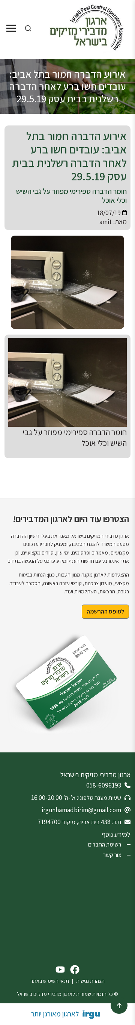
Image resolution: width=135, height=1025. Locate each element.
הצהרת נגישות (90, 981)
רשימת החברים (104, 844)
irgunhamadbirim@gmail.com (81, 810)
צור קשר (112, 855)
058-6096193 (103, 785)
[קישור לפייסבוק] (75, 969)
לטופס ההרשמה (105, 611)
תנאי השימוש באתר (49, 981)
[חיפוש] (28, 28)
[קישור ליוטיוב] (60, 969)
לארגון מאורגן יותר (55, 1013)
